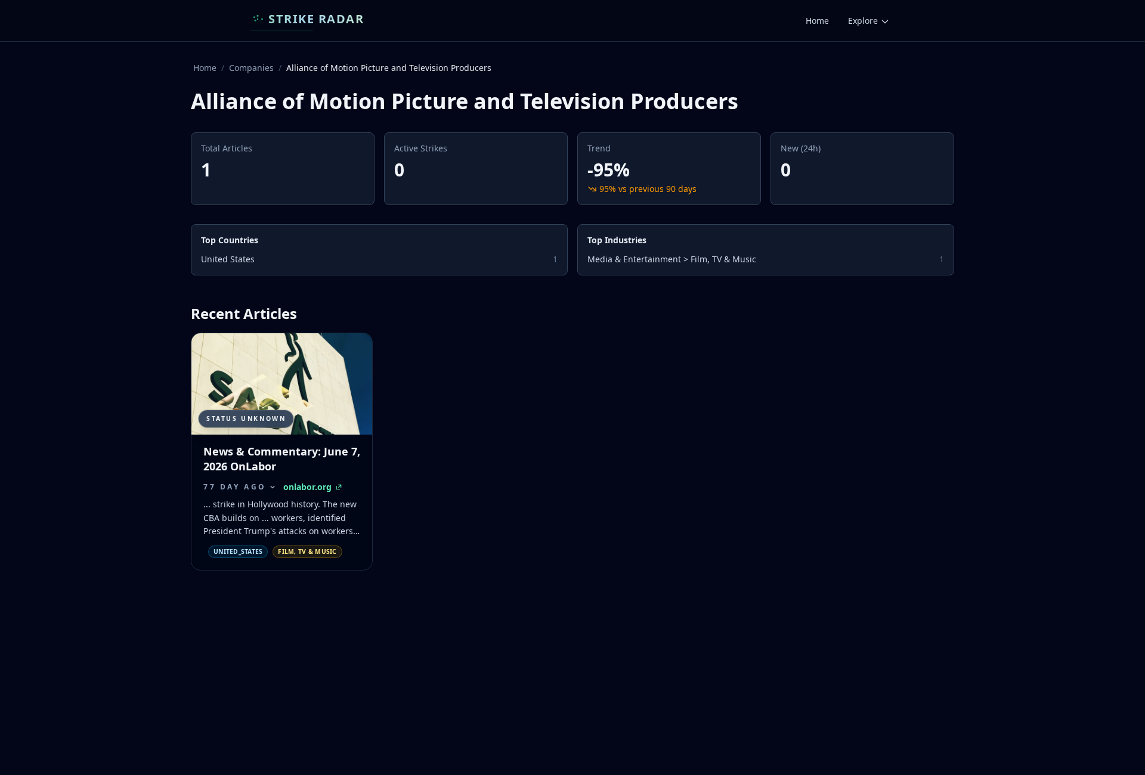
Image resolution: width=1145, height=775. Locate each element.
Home (817, 20)
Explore (863, 20)
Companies (251, 67)
